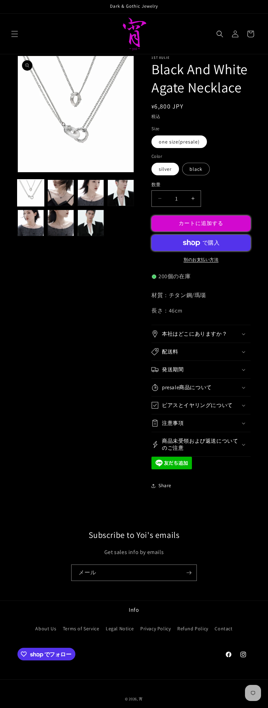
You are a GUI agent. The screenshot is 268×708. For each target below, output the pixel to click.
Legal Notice (120, 628)
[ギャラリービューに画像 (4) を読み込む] (120, 193)
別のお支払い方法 (201, 259)
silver (165, 169)
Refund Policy (192, 628)
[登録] (188, 573)
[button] (14, 34)
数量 (156, 185)
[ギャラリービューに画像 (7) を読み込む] (90, 223)
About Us (45, 628)
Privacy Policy (155, 628)
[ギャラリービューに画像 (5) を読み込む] (30, 223)
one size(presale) (179, 142)
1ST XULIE (160, 57)
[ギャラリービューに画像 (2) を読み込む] (60, 193)
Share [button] (164, 485)
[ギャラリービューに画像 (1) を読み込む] (30, 193)
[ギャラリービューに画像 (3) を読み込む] (90, 193)
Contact (223, 628)
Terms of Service (81, 628)
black (195, 169)
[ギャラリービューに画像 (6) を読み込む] (60, 223)
